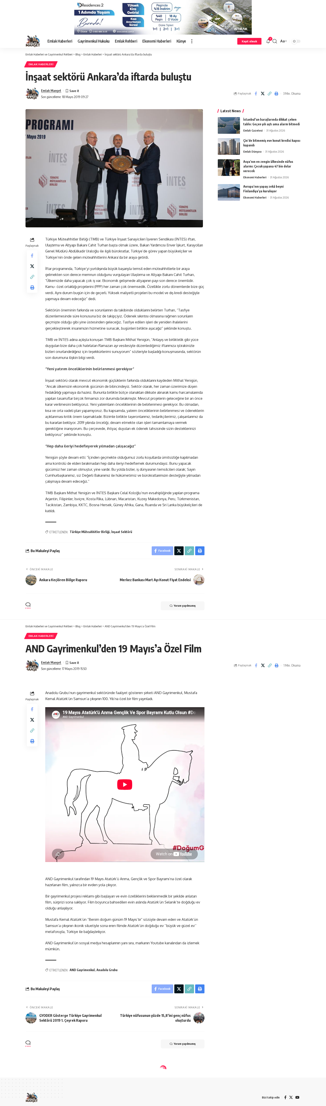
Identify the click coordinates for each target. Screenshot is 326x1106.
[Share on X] (262, 93)
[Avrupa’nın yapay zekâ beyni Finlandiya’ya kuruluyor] (229, 192)
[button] (192, 41)
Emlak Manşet (51, 90)
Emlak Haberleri (41, 64)
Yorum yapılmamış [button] (185, 605)
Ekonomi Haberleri (254, 177)
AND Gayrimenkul (82, 970)
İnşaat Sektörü (121, 532)
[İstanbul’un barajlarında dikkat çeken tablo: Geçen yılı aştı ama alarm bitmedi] (229, 125)
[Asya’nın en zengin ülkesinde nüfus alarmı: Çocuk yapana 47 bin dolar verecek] (229, 167)
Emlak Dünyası (252, 151)
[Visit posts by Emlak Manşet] (32, 93)
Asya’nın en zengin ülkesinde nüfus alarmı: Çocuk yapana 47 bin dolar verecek (268, 166)
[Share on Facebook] (256, 93)
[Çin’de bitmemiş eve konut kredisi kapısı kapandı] (229, 146)
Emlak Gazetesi (253, 130)
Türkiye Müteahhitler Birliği (90, 532)
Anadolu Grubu (107, 970)
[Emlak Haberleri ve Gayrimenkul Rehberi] (33, 41)
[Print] (276, 93)
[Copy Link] (269, 93)
